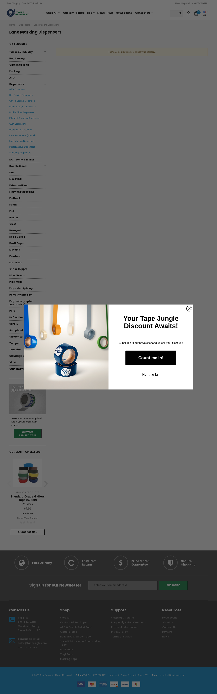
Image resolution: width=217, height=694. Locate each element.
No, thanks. (151, 374)
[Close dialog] (189, 308)
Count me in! (150, 357)
